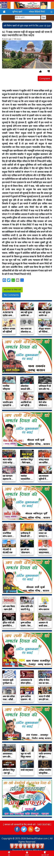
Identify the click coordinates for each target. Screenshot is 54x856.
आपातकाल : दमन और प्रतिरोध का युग (8, 758)
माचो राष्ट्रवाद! (27, 769)
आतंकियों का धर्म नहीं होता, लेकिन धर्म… (26, 405)
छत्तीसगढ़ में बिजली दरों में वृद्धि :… (26, 536)
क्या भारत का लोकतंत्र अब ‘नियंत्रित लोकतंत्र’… (26, 333)
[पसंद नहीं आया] (48, 71)
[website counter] (27, 845)
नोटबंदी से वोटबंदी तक (7, 551)
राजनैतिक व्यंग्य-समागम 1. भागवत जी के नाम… (8, 537)
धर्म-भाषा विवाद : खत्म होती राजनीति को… (9, 609)
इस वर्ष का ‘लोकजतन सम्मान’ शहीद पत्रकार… (26, 554)
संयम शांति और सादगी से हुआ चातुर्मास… (27, 609)
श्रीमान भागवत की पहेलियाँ (9, 330)
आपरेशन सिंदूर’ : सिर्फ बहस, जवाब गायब (27, 462)
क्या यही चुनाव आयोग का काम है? (27, 315)
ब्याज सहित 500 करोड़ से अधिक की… (8, 462)
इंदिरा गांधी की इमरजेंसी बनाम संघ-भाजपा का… (9, 627)
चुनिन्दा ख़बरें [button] (17, 11)
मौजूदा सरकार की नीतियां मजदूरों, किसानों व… (44, 333)
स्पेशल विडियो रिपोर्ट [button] (37, 11)
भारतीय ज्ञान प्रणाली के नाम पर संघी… (9, 405)
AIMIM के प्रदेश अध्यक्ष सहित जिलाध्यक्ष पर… (9, 317)
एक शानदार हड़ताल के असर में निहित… (7, 480)
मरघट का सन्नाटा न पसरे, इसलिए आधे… (44, 537)
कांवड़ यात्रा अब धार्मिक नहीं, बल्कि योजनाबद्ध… (44, 464)
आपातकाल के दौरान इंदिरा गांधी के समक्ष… (26, 684)
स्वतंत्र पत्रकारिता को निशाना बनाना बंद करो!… (27, 480)
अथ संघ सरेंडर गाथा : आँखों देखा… (9, 699)
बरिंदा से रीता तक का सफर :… (44, 683)
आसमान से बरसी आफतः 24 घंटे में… (44, 625)
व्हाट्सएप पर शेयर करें (12, 289)
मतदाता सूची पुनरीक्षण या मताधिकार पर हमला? (8, 684)
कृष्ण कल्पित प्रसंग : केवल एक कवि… (26, 625)
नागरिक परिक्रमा (6, 387)
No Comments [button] (11, 294)
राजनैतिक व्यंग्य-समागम (44, 608)
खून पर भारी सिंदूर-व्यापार (26, 755)
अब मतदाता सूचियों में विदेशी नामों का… (43, 480)
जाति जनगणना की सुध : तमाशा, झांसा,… (45, 758)
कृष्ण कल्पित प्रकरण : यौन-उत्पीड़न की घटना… (27, 701)
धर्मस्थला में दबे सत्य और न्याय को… (45, 389)
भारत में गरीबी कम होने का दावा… (44, 699)
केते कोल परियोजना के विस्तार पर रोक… (44, 407)
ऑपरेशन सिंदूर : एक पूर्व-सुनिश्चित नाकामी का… (9, 774)
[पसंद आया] (40, 71)
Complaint (44, 78)
